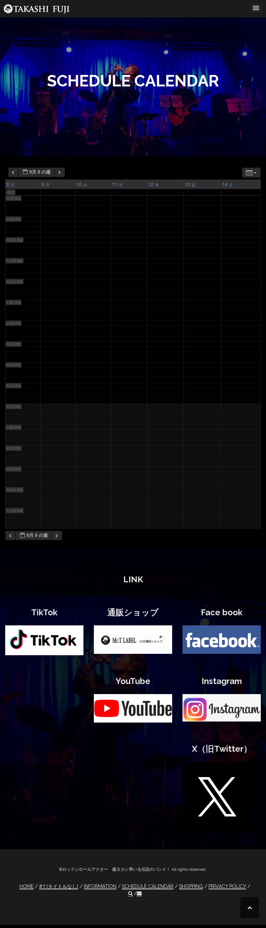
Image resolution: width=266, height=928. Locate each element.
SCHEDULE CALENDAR (148, 886)
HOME (26, 886)
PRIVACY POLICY (227, 886)
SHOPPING (191, 886)
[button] (130, 893)
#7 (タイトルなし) (58, 886)
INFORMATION (100, 886)
